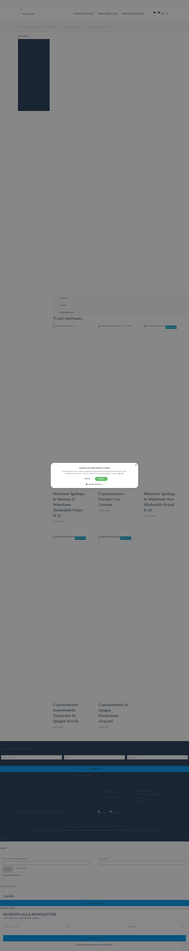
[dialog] (94, 475)
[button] (94, 484)
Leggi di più (120, 474)
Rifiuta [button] (87, 479)
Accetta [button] (101, 479)
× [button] (136, 465)
